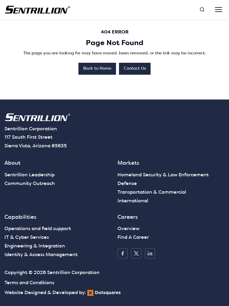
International (132, 201)
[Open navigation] (219, 9)
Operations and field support (37, 229)
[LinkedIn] (150, 253)
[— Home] (37, 9)
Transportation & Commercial (151, 192)
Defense (127, 183)
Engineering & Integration (34, 246)
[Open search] (202, 9)
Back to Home (97, 69)
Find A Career (133, 237)
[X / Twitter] (136, 253)
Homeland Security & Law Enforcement (163, 175)
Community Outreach (29, 183)
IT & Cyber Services (26, 237)
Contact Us (135, 69)
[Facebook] (122, 253)
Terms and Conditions (29, 283)
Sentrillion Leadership (29, 175)
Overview (128, 229)
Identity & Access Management (41, 255)
